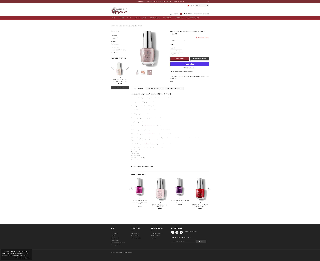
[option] (120, 75)
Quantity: (172, 47)
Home (112, 25)
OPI (120, 77)
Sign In (196, 13)
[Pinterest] (181, 232)
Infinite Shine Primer (149, 126)
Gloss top (159, 126)
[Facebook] (172, 232)
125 (173, 71)
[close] (208, 1)
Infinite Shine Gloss (149, 144)
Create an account (204, 13)
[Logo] (120, 11)
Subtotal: (172, 54)
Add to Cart (120, 88)
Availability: (173, 40)
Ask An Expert (148, 166)
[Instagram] (177, 232)
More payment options (189, 67)
